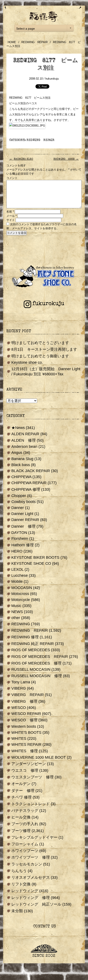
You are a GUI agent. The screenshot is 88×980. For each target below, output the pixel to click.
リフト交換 (21, 884)
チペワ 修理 (21, 797)
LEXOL (17, 569)
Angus (16, 452)
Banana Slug (22, 459)
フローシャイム (24, 844)
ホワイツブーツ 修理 (30, 857)
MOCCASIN (21, 588)
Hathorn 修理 (22, 545)
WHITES (18, 738)
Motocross (20, 594)
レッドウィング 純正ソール (36, 904)
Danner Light (22, 514)
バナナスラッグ (24, 810)
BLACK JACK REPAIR (30, 471)
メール (11, 215)
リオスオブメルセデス (30, 877)
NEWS (17, 612)
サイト (10, 220)
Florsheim (19, 538)
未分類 (17, 911)
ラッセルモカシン (26, 864)
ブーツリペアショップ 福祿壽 (43, 16)
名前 (10, 211)
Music (16, 606)
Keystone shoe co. (27, 362)
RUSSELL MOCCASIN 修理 (36, 676)
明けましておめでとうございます (40, 343)
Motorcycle (20, 600)
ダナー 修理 (22, 790)
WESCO (18, 707)
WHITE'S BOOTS (26, 732)
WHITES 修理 (24, 751)
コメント (12, 178)
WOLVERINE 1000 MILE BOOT (38, 757)
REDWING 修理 (25, 637)
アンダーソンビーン (28, 764)
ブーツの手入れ (24, 824)
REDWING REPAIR (34, 42)
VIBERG (18, 688)
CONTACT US (44, 927)
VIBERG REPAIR (27, 695)
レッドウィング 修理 (30, 897)
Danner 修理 (23, 526)
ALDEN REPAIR (25, 434)
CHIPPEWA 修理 (25, 489)
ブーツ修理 (21, 831)
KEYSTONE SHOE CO (31, 563)
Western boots (23, 726)
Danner (17, 508)
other (15, 618)
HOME (12, 42)
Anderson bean (24, 446)
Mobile (17, 581)
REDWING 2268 (66, 159)
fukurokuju (48, 304)
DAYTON (19, 532)
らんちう (19, 871)
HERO (16, 551)
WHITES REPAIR (26, 744)
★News (18, 428)
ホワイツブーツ (24, 851)
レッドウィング (24, 891)
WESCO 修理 (24, 720)
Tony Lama (20, 682)
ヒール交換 (21, 817)
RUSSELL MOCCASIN (30, 669)
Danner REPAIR (25, 520)
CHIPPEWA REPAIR (29, 483)
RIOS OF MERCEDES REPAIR (39, 656)
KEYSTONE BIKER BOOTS (35, 557)
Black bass (20, 465)
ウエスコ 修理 (24, 770)
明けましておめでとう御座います (40, 356)
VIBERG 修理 (24, 701)
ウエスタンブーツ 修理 (32, 777)
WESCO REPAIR (26, 713)
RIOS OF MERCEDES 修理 (36, 663)
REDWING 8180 (21, 159)
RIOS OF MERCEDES (30, 650)
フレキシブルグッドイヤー (34, 837)
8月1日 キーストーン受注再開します (44, 349)
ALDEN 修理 (23, 440)
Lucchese (19, 575)
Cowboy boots (23, 502)
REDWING (20, 624)
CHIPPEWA (21, 477)
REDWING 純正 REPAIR (32, 644)
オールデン (21, 784)
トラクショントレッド (30, 804)
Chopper (18, 496)
